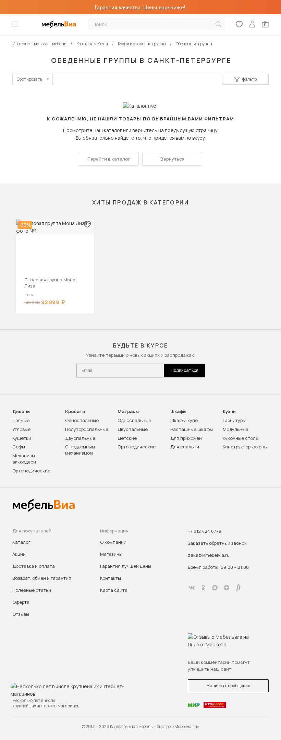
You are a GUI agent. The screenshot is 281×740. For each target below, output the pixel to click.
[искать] (218, 24)
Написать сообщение (228, 686)
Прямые (20, 420)
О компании (113, 542)
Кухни (229, 411)
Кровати (75, 411)
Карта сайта (113, 590)
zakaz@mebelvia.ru (209, 555)
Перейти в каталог (108, 159)
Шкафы (178, 411)
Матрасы (128, 411)
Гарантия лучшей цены (125, 566)
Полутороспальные (86, 429)
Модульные (235, 429)
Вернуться (172, 159)
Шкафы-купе (184, 420)
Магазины (111, 554)
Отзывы (20, 614)
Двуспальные (80, 438)
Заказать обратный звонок (217, 543)
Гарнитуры (234, 420)
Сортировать (29, 79)
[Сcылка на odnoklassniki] (203, 587)
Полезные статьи (31, 590)
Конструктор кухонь (245, 447)
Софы (18, 447)
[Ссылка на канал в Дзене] (226, 587)
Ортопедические (31, 471)
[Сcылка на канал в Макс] (215, 587)
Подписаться (184, 370)
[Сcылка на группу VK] (191, 587)
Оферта (20, 602)
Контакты (110, 578)
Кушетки (21, 438)
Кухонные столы (241, 438)
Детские (127, 438)
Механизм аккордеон (24, 459)
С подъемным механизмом (80, 450)
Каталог (21, 542)
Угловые (21, 429)
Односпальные (82, 420)
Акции (19, 554)
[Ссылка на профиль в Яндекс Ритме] (238, 587)
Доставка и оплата (33, 566)
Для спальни (184, 447)
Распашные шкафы (191, 429)
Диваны (21, 411)
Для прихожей (186, 438)
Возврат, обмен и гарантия (41, 578)
